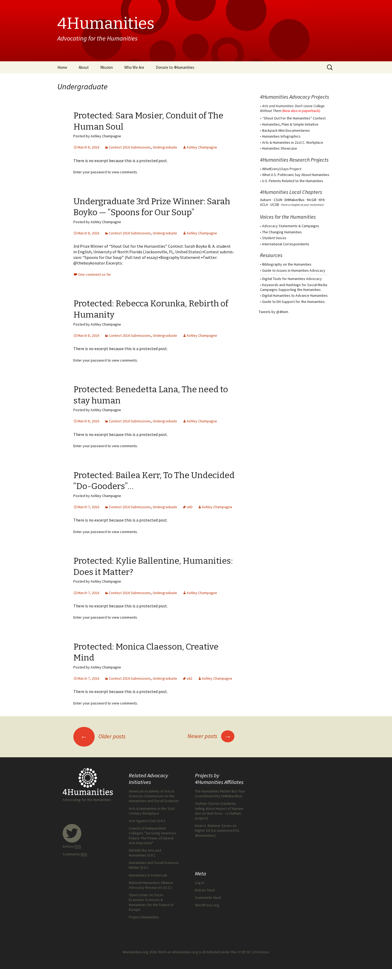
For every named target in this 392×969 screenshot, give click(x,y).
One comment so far (94, 274)
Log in (199, 882)
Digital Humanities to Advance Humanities (295, 295)
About (84, 67)
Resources (271, 255)
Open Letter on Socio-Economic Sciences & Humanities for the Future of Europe (151, 902)
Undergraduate (165, 147)
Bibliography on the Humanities (286, 264)
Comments (75, 854)
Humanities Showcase (279, 148)
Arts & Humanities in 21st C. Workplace (292, 142)
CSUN (278, 199)
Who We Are (134, 67)
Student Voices (274, 237)
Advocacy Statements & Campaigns (290, 225)
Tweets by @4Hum (273, 311)
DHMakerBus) (231, 796)
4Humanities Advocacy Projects (294, 96)
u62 (189, 678)
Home (62, 67)
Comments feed (208, 897)
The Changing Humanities (282, 232)
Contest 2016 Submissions (130, 147)
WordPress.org (207, 905)
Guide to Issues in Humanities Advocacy (293, 270)
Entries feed (205, 890)
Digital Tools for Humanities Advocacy (292, 278)
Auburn (265, 199)
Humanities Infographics (281, 136)
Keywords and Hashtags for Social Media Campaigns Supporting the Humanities (293, 287)
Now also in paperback (301, 110)
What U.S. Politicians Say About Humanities (295, 174)
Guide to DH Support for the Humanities (293, 301)
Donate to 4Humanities (175, 67)
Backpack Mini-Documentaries (286, 130)
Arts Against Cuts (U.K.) (147, 820)
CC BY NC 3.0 (247, 952)
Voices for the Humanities (288, 216)
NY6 (322, 199)
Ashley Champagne (202, 147)
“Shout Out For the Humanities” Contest (294, 118)
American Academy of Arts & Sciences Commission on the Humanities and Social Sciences (154, 796)
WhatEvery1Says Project (281, 168)
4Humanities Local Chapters (291, 192)
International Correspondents (285, 244)
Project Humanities (144, 917)
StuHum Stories (207, 803)
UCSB (274, 204)
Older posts (103, 736)
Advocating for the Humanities (87, 799)
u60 (189, 506)
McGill (311, 199)
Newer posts (209, 736)
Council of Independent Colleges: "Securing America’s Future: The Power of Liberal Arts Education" (153, 835)
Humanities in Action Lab (148, 875)
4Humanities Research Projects (294, 159)
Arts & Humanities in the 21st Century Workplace (151, 811)
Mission (106, 67)
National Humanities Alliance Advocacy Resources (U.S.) (151, 885)
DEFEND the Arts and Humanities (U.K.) (145, 853)
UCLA (264, 204)
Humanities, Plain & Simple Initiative (290, 124)
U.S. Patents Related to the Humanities (292, 180)
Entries (72, 846)
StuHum (235, 813)
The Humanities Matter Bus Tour (220, 791)
